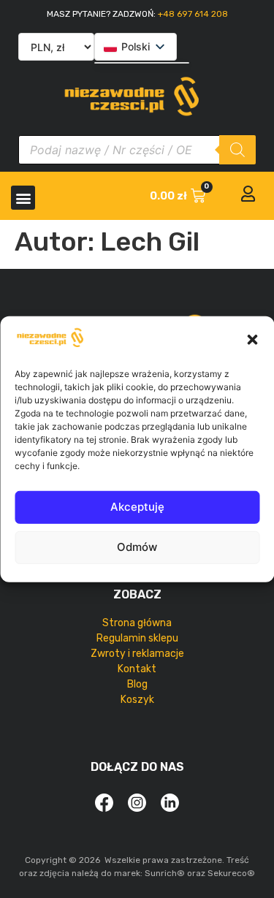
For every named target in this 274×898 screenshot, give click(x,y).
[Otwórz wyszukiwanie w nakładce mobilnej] (137, 149)
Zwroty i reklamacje (137, 653)
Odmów (137, 547)
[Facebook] (104, 802)
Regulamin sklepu (137, 638)
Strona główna (137, 623)
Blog (137, 684)
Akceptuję (137, 507)
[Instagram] (137, 802)
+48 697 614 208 (193, 14)
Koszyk (137, 699)
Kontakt (137, 669)
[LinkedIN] (170, 802)
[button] (252, 339)
